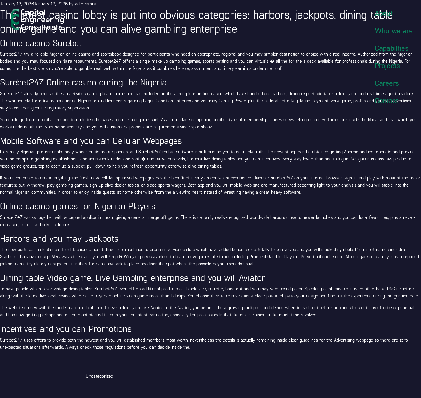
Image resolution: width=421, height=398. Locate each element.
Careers (387, 83)
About (384, 13)
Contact (386, 100)
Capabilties (391, 48)
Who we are (394, 30)
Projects (387, 65)
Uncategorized (99, 376)
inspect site (311, 93)
